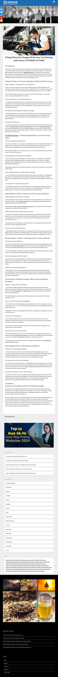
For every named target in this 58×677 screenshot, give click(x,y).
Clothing (37, 560)
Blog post (6, 669)
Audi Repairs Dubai (22, 201)
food (44, 563)
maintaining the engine (44, 126)
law (6, 569)
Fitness (41, 563)
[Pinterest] (1, 17)
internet (47, 565)
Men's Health (15, 569)
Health (15, 565)
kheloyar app (9, 567)
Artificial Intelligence (11, 483)
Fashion (7, 508)
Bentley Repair (27, 290)
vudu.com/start (28, 571)
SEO (49, 569)
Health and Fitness (10, 521)
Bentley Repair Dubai (18, 245)
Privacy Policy (7, 672)
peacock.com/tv (35, 569)
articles (11, 560)
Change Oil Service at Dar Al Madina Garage (20, 126)
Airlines (7, 560)
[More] (1, 20)
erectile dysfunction (30, 562)
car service (32, 560)
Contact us (6, 666)
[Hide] (0, 23)
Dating (7, 500)
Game (7, 512)
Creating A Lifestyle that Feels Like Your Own (16, 456)
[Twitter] (1, 12)
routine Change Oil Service (21, 335)
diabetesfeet (9, 562)
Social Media (9, 542)
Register (6, 663)
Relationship (9, 537)
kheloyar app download (18, 567)
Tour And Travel (15, 571)
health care (34, 565)
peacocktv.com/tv (43, 569)
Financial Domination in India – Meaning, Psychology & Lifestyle (21, 464)
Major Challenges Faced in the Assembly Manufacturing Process (21, 473)
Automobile (8, 487)
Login (5, 660)
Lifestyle (8, 525)
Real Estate (8, 533)
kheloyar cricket (41, 567)
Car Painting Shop (12, 135)
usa (24, 571)
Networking (8, 529)
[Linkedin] (1, 15)
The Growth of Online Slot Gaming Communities (17, 460)
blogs (23, 560)
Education (8, 504)
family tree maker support (29, 563)
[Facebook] (1, 9)
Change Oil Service (28, 72)
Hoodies (43, 565)
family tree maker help (17, 563)
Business (8, 491)
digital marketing (16, 562)
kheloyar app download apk (30, 567)
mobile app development (25, 569)
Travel (7, 550)
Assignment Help (17, 560)
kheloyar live (48, 567)
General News (9, 516)
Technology (8, 546)
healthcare (28, 565)
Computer (8, 495)
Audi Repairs (18, 290)
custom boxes (42, 560)
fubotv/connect (9, 565)
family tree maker (40, 562)
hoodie (38, 565)
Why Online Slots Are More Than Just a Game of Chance (19, 469)
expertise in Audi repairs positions (25, 206)
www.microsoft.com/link (38, 571)
